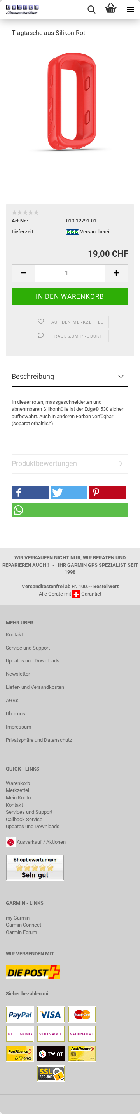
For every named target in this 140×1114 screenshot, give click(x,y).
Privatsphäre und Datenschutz (39, 740)
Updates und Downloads (33, 661)
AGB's (12, 700)
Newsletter (18, 674)
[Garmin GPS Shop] (19, 9)
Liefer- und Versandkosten (35, 687)
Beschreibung (33, 376)
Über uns (15, 713)
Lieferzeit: (23, 232)
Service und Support (28, 648)
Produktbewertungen (44, 463)
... (53, 994)
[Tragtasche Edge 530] (70, 102)
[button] (30, 492)
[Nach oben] (118, 1102)
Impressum (18, 727)
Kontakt (14, 635)
